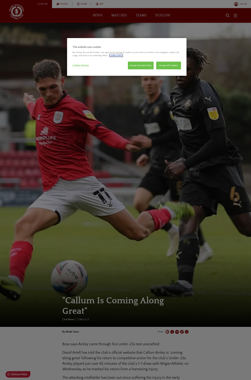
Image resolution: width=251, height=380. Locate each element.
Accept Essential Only (141, 65)
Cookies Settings (81, 65)
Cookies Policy (116, 55)
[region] (127, 57)
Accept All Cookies (168, 65)
